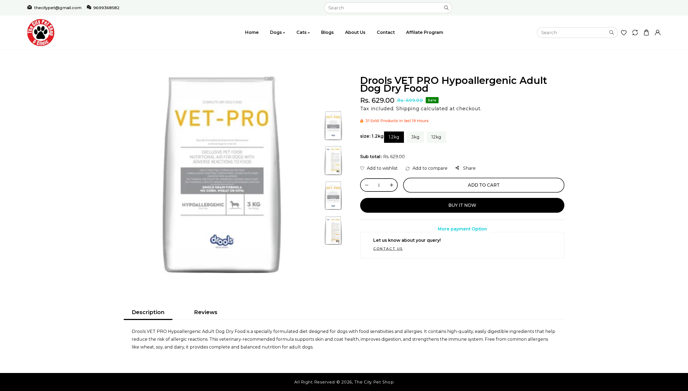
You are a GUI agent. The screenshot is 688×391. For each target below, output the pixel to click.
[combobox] (388, 7)
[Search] (446, 7)
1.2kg (394, 137)
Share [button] (469, 168)
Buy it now (462, 205)
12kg (436, 137)
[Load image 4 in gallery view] (333, 230)
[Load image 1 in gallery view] (333, 125)
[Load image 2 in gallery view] (333, 160)
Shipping (408, 109)
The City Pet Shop (374, 382)
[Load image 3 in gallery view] (333, 195)
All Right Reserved (314, 382)
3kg (415, 137)
